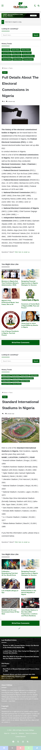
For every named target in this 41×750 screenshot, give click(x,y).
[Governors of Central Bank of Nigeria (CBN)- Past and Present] (30, 295)
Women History (26, 49)
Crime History (16, 56)
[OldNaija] (20, 5)
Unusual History (28, 59)
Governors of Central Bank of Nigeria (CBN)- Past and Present (30, 306)
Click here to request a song (13, 22)
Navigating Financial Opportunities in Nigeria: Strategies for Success (29, 283)
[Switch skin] (35, 6)
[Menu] (2, 6)
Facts (11, 68)
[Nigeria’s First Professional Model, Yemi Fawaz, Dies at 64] (11, 293)
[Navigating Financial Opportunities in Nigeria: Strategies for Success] (30, 274)
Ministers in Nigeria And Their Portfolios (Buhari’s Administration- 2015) (10, 283)
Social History (6, 53)
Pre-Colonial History (28, 56)
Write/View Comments (20, 342)
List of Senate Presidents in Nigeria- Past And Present (10, 333)
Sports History (15, 49)
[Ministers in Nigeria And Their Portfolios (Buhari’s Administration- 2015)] (11, 274)
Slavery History (7, 56)
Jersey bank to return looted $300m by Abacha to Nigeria (29, 325)
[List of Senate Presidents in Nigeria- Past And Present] (11, 320)
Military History (16, 53)
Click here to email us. (22, 252)
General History (7, 59)
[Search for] (39, 6)
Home (5, 68)
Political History (17, 59)
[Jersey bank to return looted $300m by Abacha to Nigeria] (30, 316)
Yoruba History (27, 53)
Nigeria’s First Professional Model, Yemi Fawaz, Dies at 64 (10, 302)
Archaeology (6, 49)
